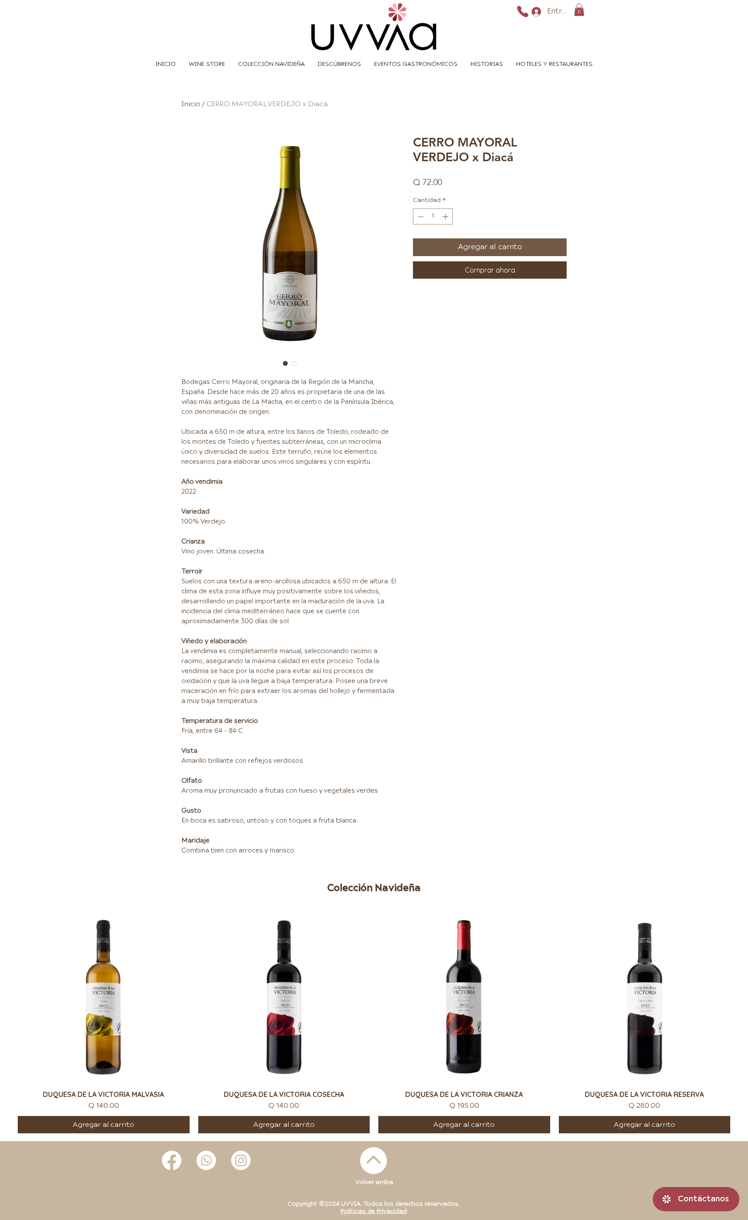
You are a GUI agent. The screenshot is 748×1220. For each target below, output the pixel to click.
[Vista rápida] (104, 997)
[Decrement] (419, 216)
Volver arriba (374, 1182)
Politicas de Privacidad (374, 1211)
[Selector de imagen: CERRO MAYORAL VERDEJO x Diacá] (285, 363)
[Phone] (522, 11)
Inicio (190, 104)
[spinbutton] (433, 216)
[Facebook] (171, 1160)
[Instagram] (241, 1160)
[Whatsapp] (206, 1160)
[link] (579, 9)
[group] (374, 1022)
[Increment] (446, 216)
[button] (554, 64)
